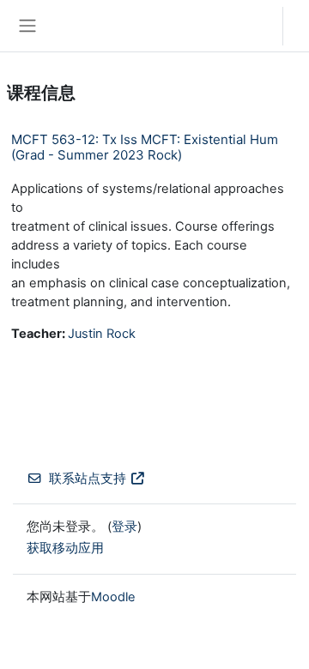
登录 (300, 25)
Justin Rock (102, 333)
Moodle (113, 597)
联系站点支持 (87, 478)
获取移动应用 (65, 548)
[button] (253, 25)
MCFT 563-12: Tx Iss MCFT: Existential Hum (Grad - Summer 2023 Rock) (144, 147)
